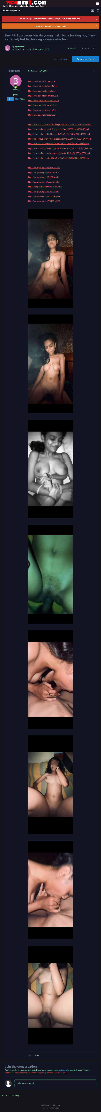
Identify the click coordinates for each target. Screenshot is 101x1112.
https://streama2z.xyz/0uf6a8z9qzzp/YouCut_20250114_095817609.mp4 (59, 139)
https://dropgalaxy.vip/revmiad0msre (44, 196)
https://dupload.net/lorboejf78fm (42, 86)
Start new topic (60, 59)
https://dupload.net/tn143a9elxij (41, 91)
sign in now (62, 1070)
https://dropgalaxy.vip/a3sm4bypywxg (45, 187)
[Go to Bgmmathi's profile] (7, 48)
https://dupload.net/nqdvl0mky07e (43, 96)
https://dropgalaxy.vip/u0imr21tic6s (43, 191)
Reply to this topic (85, 59)
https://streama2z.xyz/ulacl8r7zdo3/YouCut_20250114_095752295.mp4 (58, 143)
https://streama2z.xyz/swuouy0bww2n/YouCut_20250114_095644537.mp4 (60, 148)
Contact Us (45, 1105)
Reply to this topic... (27, 1083)
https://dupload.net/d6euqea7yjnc (43, 110)
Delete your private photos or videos (50, 26)
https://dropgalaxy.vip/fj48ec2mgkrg (44, 167)
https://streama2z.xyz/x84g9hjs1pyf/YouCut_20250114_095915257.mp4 (58, 129)
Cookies (56, 1105)
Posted (38, 71)
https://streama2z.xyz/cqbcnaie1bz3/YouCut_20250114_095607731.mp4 (59, 153)
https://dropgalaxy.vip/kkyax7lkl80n (43, 182)
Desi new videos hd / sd (39, 49)
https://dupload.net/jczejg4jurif (41, 81)
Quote (36, 1056)
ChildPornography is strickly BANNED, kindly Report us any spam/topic (50, 19)
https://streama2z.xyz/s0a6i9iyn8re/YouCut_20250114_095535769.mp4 (58, 158)
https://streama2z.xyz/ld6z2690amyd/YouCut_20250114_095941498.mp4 (59, 124)
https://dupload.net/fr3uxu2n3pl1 (42, 105)
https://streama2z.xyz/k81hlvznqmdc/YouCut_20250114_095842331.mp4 (59, 134)
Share (72, 48)
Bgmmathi (19, 47)
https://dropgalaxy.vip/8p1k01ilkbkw (43, 172)
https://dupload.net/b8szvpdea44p (43, 100)
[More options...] (94, 71)
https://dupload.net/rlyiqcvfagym (42, 115)
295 (16, 95)
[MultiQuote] (29, 1055)
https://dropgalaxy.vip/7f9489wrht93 (44, 201)
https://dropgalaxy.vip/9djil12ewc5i (43, 177)
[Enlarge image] (50, 258)
